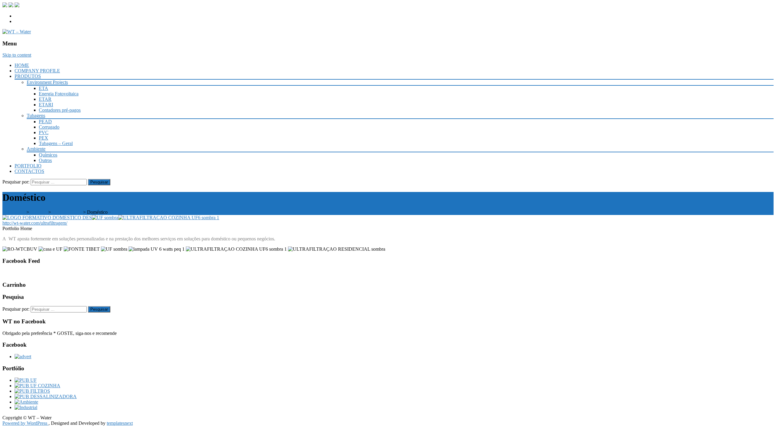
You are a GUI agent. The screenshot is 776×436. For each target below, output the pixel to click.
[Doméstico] (47, 217)
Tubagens (36, 115)
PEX (43, 137)
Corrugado (49, 127)
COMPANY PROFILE (37, 70)
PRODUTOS (28, 76)
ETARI (46, 104)
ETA (43, 88)
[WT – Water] (16, 31)
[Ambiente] (26, 402)
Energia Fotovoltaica (59, 93)
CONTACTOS (29, 171)
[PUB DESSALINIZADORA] (46, 396)
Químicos (48, 154)
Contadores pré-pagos (60, 110)
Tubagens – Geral (56, 143)
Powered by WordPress (25, 423)
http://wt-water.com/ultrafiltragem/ (34, 223)
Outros (45, 160)
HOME (22, 65)
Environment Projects (47, 82)
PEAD (45, 121)
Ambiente (36, 148)
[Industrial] (26, 407)
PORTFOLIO (28, 165)
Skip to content (16, 55)
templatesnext (120, 423)
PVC (43, 132)
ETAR (45, 99)
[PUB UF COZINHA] (37, 385)
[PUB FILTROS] (32, 391)
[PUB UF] (26, 380)
